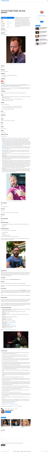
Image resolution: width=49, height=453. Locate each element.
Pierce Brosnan (26, 378)
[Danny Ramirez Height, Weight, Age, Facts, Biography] (37, 40)
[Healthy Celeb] (5, 0)
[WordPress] (47, 451)
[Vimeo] (44, 451)
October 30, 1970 (9, 23)
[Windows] (45, 451)
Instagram (25, 164)
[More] (27, 15)
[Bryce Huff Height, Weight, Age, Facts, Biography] (37, 44)
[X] (42, 451)
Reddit (10, 329)
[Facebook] (38, 451)
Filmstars (6, 9)
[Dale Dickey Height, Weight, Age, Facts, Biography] (26, 422)
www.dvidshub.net (14, 406)
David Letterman (9, 323)
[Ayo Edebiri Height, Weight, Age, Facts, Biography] (5, 422)
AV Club (4, 329)
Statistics (4, 9)
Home (1, 9)
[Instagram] (40, 451)
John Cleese (15, 310)
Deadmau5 (23, 161)
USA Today (7, 329)
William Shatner (8, 373)
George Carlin (9, 322)
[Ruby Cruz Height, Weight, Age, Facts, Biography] (16, 422)
